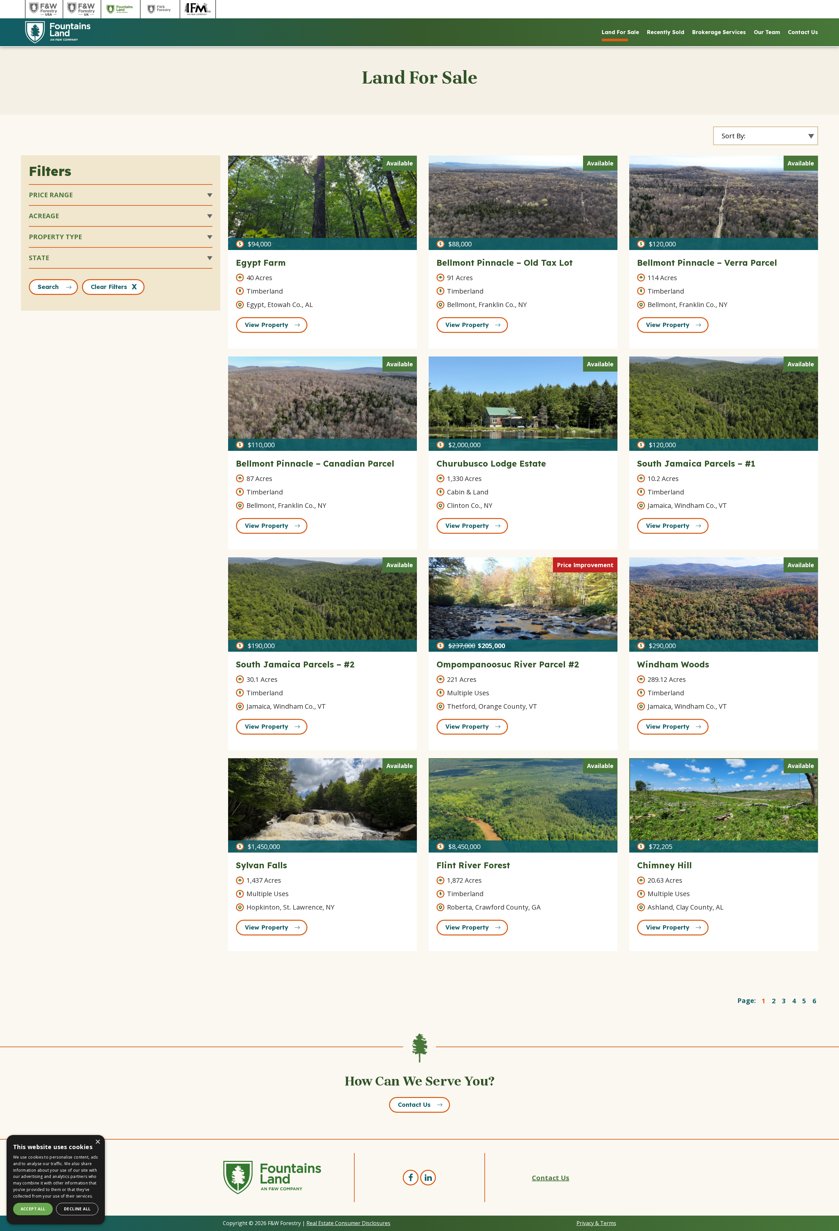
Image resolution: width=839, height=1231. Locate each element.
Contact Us (803, 32)
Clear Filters (109, 287)
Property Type (55, 236)
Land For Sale (620, 32)
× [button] (97, 1142)
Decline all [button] (77, 1209)
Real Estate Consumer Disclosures (348, 1223)
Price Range (51, 194)
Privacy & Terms (596, 1223)
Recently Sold (665, 32)
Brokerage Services (719, 32)
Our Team (767, 32)
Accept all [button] (33, 1209)
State (39, 257)
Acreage (44, 215)
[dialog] (56, 1179)
